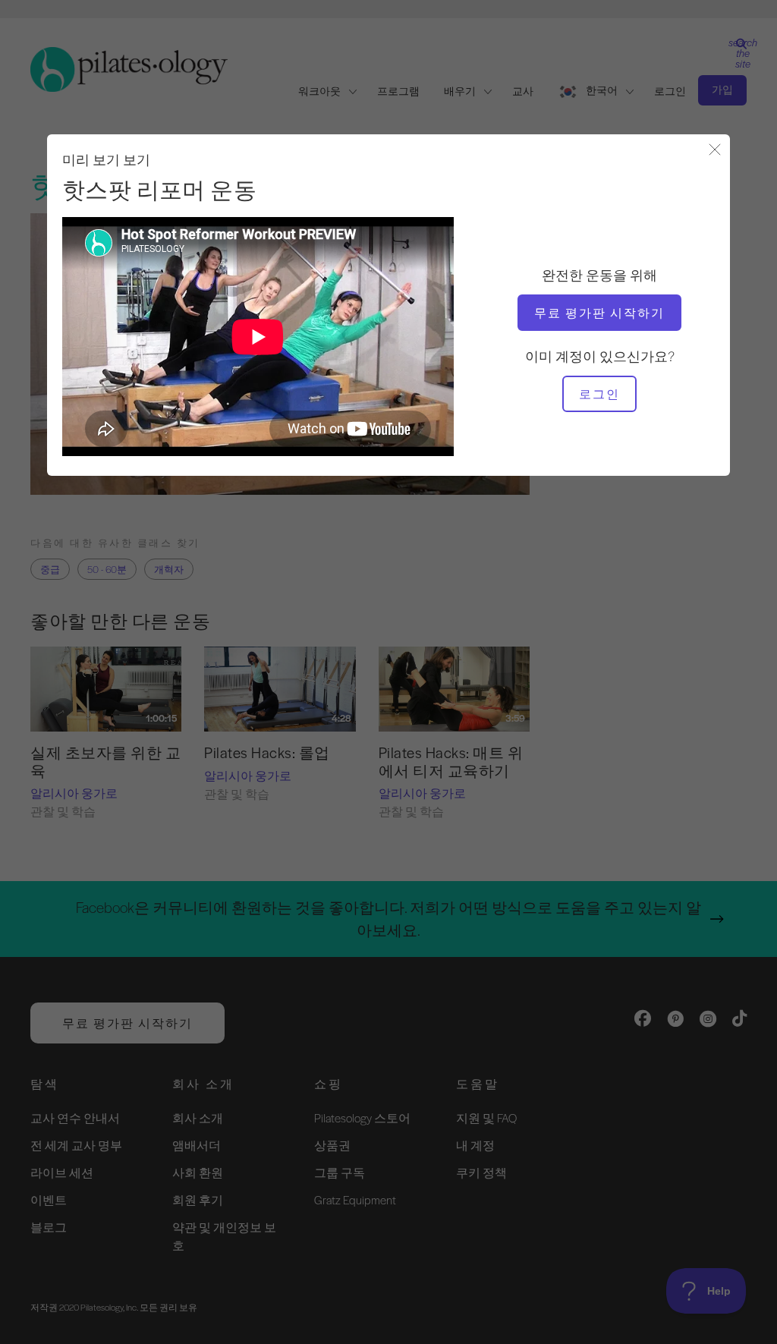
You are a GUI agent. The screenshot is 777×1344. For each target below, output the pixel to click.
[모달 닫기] (715, 150)
